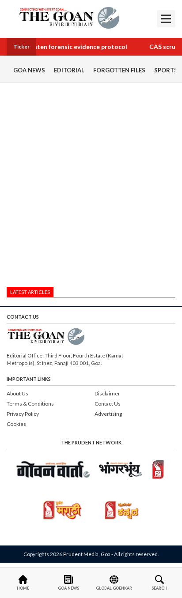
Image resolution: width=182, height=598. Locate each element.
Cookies (16, 424)
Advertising (108, 413)
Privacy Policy (23, 413)
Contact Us (108, 403)
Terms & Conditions (30, 403)
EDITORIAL (69, 70)
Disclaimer (107, 393)
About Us (17, 393)
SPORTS (166, 70)
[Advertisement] (91, 187)
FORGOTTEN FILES (119, 70)
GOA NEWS (29, 70)
